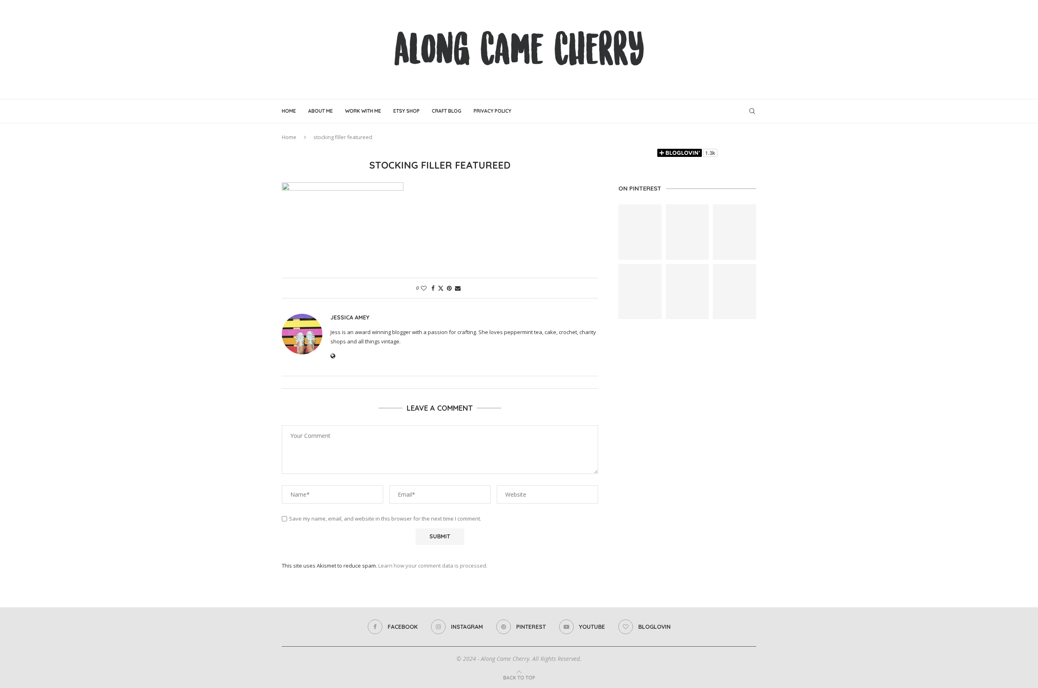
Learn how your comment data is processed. (432, 565)
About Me (320, 111)
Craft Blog (446, 111)
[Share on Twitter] (441, 288)
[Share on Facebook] (433, 288)
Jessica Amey (349, 317)
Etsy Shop (406, 111)
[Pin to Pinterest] (449, 288)
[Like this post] (424, 288)
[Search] (752, 111)
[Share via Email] (458, 288)
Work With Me (363, 111)
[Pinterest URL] (640, 232)
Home (289, 111)
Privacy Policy (492, 111)
